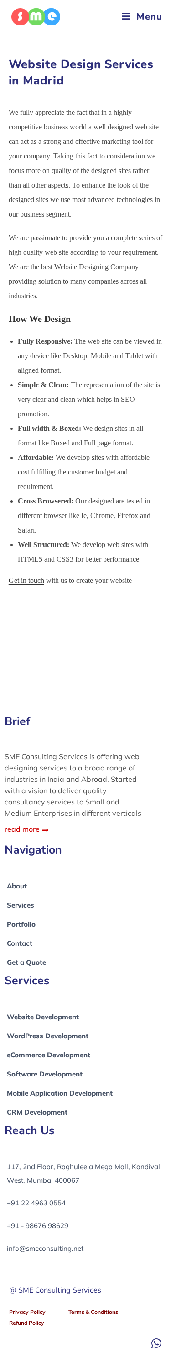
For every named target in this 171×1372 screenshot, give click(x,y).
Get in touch (26, 580)
